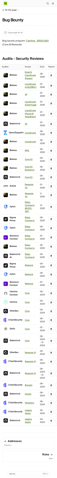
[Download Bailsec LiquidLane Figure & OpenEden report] (51, 114)
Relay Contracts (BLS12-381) (29, 207)
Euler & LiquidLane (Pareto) (30, 75)
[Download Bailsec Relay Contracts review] (51, 247)
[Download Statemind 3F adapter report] (51, 124)
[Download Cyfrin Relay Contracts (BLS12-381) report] (51, 207)
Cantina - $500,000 (37, 41)
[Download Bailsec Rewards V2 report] (51, 159)
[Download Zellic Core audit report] (51, 329)
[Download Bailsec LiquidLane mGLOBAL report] (51, 86)
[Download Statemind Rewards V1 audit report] (51, 373)
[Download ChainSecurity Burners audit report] (51, 385)
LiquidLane (30, 133)
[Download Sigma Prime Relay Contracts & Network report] (51, 219)
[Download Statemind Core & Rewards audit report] (51, 341)
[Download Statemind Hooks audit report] (51, 394)
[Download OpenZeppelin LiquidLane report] (51, 133)
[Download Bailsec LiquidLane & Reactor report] (51, 142)
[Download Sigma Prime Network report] (51, 265)
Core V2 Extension (29, 168)
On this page (11, 10)
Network (29, 265)
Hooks (28, 394)
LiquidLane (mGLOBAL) (30, 86)
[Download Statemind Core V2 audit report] (51, 177)
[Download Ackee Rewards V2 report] (51, 186)
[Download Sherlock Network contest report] (51, 284)
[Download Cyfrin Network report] (51, 274)
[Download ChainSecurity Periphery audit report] (51, 403)
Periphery (29, 403)
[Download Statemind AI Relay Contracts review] (51, 256)
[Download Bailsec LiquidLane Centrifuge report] (51, 103)
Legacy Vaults (28, 412)
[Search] (47, 3)
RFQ (27, 150)
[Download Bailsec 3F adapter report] (51, 94)
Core (27, 293)
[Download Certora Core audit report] (51, 302)
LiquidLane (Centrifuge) (30, 103)
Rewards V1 (30, 352)
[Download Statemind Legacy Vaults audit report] (51, 421)
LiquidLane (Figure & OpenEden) (30, 113)
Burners (28, 385)
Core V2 (29, 159)
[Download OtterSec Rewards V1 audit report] (51, 352)
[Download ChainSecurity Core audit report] (51, 320)
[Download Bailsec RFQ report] (51, 151)
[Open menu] (53, 3)
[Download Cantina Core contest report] (51, 293)
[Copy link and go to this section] (46, 58)
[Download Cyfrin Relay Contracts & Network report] (51, 228)
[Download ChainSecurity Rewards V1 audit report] (51, 361)
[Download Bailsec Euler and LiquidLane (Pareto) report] (51, 75)
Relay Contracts (29, 219)
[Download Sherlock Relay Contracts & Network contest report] (51, 237)
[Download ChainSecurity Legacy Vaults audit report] (51, 412)
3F (26, 94)
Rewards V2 (29, 186)
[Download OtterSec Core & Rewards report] (51, 311)
